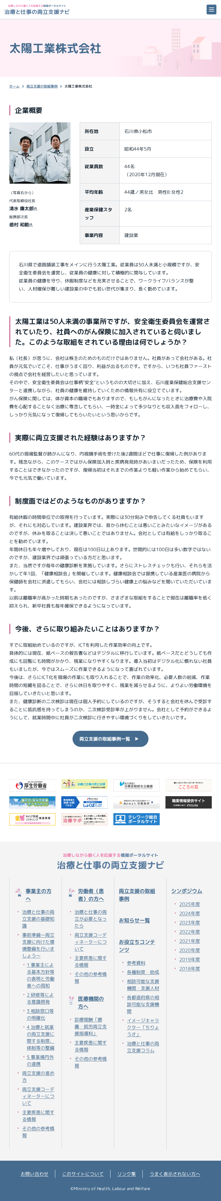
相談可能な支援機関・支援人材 (143, 984)
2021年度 (189, 941)
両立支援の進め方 (38, 1076)
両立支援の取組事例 (42, 86)
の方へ (39, 894)
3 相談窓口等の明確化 (40, 1014)
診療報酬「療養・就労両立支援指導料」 (91, 1026)
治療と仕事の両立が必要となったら (91, 919)
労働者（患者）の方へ (91, 894)
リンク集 (126, 1174)
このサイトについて (83, 1174)
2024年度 (189, 913)
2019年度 (189, 959)
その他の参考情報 (38, 1132)
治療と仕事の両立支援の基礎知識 (38, 919)
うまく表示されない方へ (175, 1174)
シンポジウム (186, 891)
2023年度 (189, 922)
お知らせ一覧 (134, 920)
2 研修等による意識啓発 (40, 998)
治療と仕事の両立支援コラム (143, 1047)
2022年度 (189, 932)
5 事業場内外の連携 (40, 1060)
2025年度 (189, 904)
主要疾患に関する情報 (38, 1115)
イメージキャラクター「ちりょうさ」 (143, 1027)
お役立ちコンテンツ (137, 945)
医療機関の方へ (91, 1002)
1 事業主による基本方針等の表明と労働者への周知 (40, 975)
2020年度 (189, 950)
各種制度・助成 (143, 972)
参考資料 (136, 963)
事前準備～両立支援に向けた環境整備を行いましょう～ (38, 945)
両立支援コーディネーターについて (38, 1096)
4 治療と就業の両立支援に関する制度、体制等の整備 (40, 1037)
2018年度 (189, 968)
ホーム (14, 86)
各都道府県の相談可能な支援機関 (143, 1004)
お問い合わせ (34, 1174)
